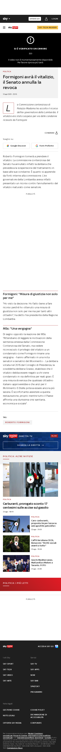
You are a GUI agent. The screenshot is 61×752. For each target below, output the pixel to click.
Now (32, 675)
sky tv (33, 664)
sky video (8, 675)
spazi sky (35, 686)
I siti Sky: (6, 658)
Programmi (36, 692)
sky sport (8, 664)
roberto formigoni (17, 422)
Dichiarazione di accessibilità (38, 716)
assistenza (39, 738)
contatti (48, 738)
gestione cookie (11, 710)
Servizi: (33, 658)
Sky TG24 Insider (47, 27)
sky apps (35, 669)
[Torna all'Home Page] (13, 27)
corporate (36, 723)
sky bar (34, 681)
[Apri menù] (4, 27)
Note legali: (8, 704)
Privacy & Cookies (20, 736)
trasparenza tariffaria (25, 738)
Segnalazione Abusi (15, 748)
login (55, 19)
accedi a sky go (46, 646)
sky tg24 (7, 669)
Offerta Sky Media (12, 723)
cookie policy (37, 710)
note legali (9, 715)
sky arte (7, 681)
